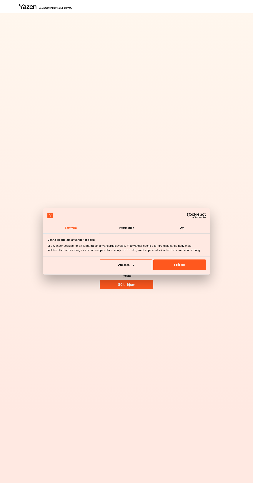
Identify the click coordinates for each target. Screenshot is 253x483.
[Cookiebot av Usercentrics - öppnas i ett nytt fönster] (189, 215)
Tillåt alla (179, 264)
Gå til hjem (126, 284)
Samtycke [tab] (71, 227)
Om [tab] (182, 227)
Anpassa (123, 264)
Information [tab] (126, 227)
